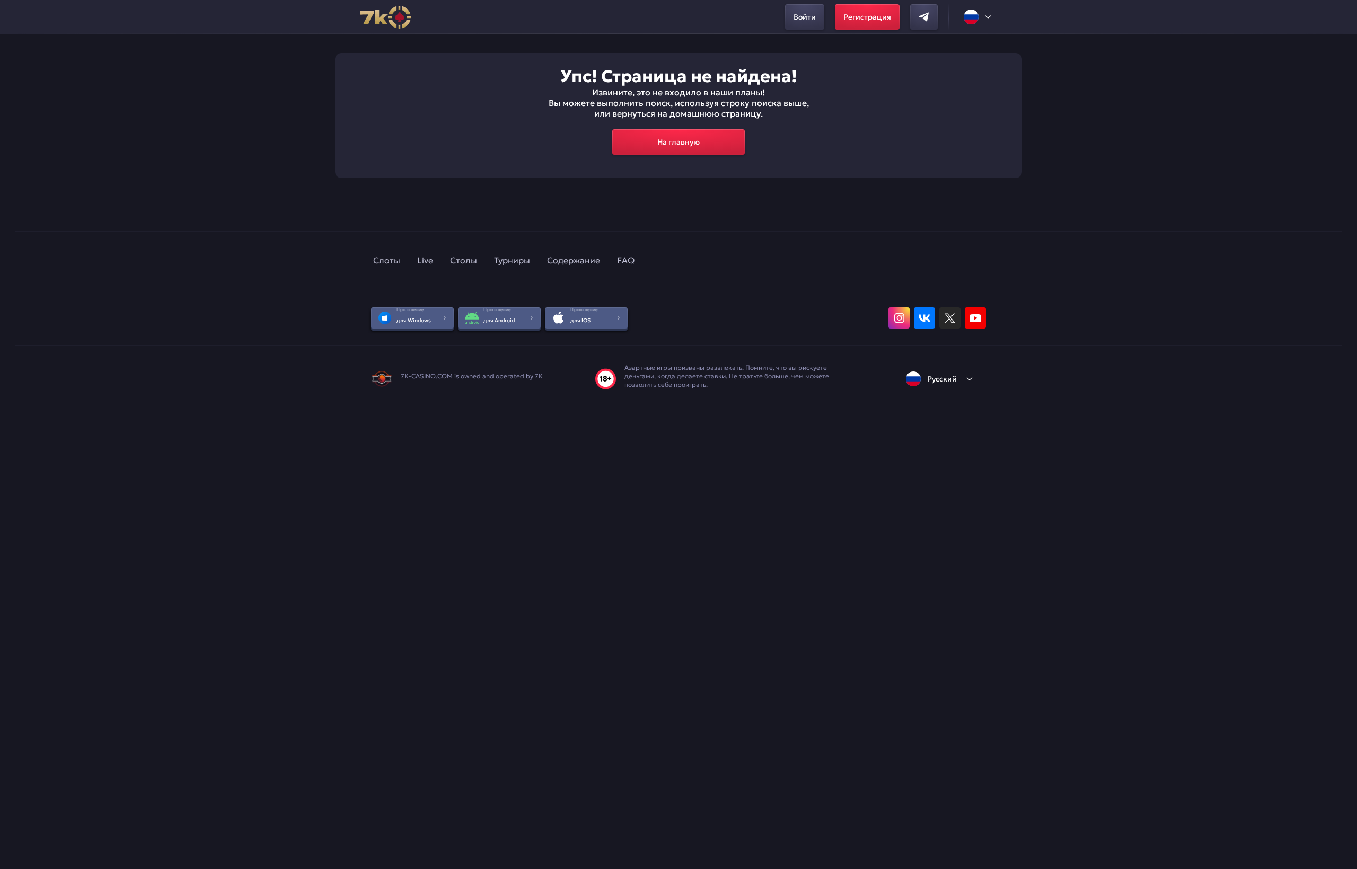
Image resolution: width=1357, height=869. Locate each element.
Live (425, 260)
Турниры (512, 260)
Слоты (386, 260)
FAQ (626, 260)
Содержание (573, 260)
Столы (463, 260)
